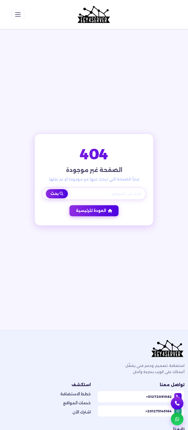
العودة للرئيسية (91, 210)
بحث (55, 193)
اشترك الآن (81, 412)
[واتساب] (177, 419)
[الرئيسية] (94, 14)
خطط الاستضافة (75, 394)
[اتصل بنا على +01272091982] (177, 403)
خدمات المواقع (77, 403)
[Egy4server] (168, 350)
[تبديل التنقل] (17, 14)
